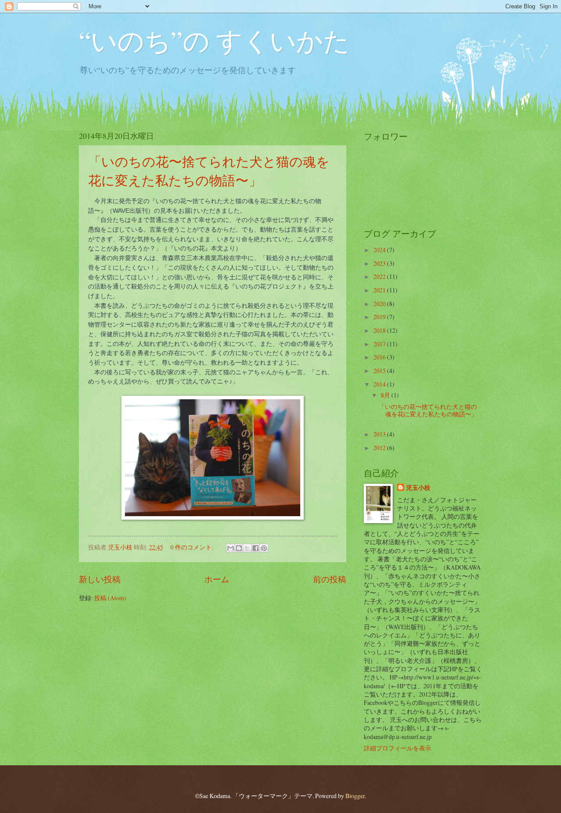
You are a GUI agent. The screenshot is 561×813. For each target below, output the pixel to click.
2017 (380, 344)
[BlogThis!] (238, 548)
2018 (380, 330)
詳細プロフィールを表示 (397, 748)
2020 (380, 303)
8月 (386, 395)
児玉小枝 (418, 488)
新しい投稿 (100, 579)
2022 (380, 276)
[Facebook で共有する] (255, 548)
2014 (380, 384)
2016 (380, 357)
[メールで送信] (230, 548)
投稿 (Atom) (110, 598)
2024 (380, 250)
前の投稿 (329, 579)
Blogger (355, 796)
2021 (380, 290)
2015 (380, 370)
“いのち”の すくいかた (214, 40)
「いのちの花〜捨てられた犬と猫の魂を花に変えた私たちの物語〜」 (428, 410)
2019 (380, 317)
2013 (380, 434)
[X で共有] (247, 548)
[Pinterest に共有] (263, 548)
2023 (380, 263)
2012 (380, 447)
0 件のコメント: (192, 547)
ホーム (216, 579)
